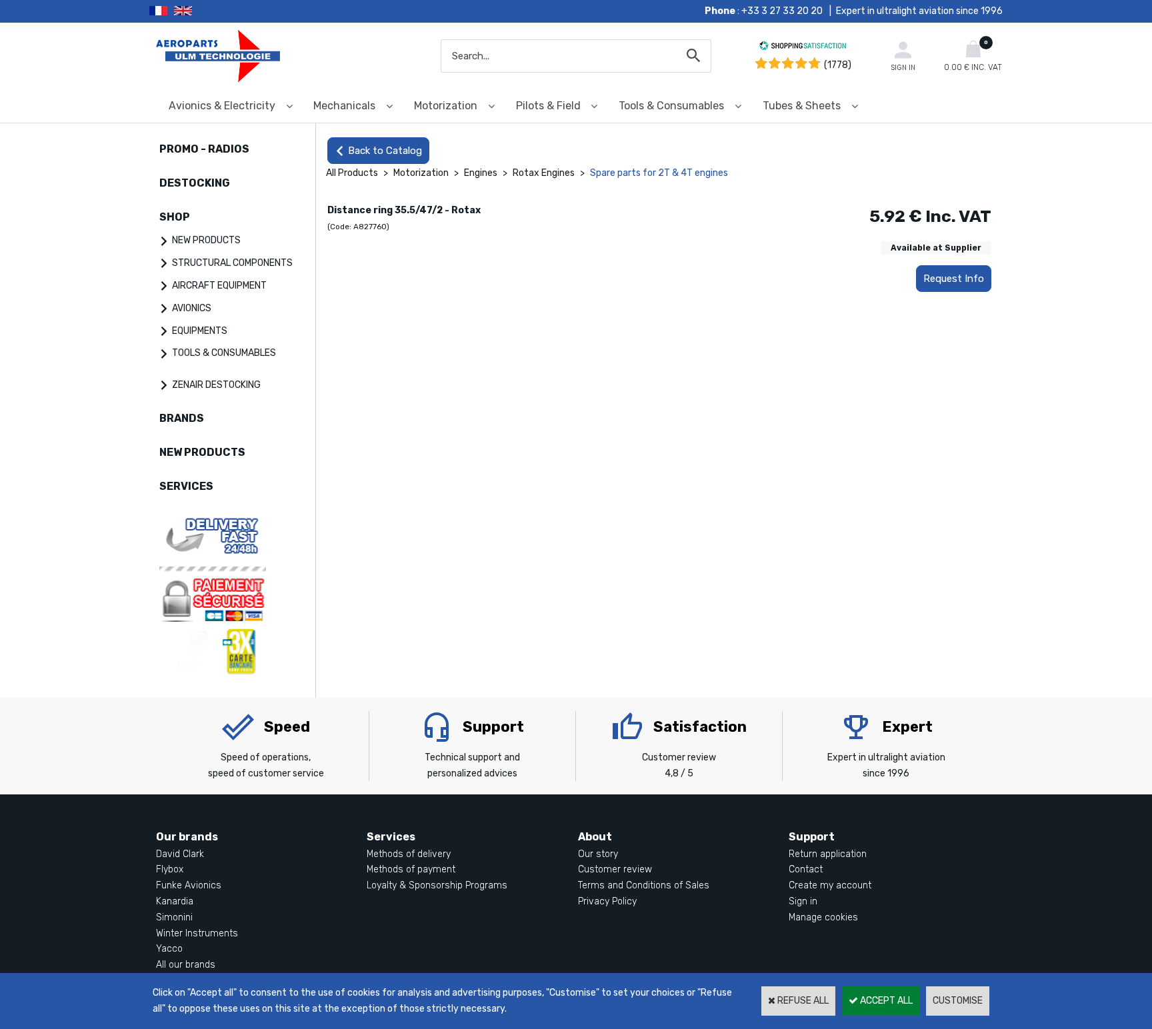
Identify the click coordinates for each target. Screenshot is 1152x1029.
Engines (480, 173)
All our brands (185, 964)
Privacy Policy (607, 901)
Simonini (174, 917)
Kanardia (174, 901)
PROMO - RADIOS (204, 149)
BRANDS (181, 418)
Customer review (615, 869)
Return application (828, 854)
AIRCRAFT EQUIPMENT (219, 285)
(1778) (837, 65)
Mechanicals (344, 105)
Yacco (169, 948)
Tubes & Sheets (802, 105)
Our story (598, 854)
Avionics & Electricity (222, 105)
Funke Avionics (188, 885)
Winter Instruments (197, 933)
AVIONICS (191, 308)
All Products (352, 173)
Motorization (445, 105)
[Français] (161, 11)
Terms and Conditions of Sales (643, 885)
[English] (199, 11)
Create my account (830, 885)
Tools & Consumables (671, 105)
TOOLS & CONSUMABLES (224, 353)
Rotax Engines (544, 173)
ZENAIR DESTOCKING (216, 385)
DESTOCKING (194, 183)
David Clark (180, 854)
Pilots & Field (548, 105)
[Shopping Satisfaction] (802, 47)
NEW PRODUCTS (206, 240)
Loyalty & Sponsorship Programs (437, 885)
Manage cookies (823, 917)
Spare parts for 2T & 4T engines (659, 173)
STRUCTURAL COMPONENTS (232, 263)
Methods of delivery (409, 854)
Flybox (169, 869)
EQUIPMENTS (199, 331)
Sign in (803, 901)
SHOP (174, 217)
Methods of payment (411, 869)
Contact (806, 869)
